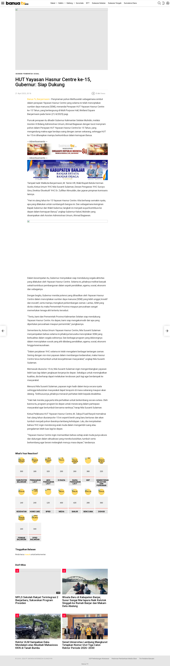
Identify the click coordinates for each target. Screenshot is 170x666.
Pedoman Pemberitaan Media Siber (124, 659)
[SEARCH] (159, 3)
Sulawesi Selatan (99, 3)
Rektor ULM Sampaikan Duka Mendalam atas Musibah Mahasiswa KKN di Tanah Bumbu (36, 645)
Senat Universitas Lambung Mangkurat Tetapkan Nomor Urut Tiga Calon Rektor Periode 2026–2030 (84, 645)
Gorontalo (80, 3)
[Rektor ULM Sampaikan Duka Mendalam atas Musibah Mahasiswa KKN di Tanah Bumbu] (38, 626)
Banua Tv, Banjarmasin (38, 99)
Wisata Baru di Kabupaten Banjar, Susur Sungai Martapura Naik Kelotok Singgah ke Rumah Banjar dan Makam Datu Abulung (84, 602)
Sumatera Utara (130, 3)
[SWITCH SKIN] (163, 3)
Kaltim (60, 3)
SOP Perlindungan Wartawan (99, 659)
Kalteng (70, 3)
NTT (87, 3)
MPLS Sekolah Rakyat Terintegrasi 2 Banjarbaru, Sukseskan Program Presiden (36, 600)
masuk (27, 554)
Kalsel (53, 3)
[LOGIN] (167, 3)
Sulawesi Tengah (114, 3)
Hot (17, 571)
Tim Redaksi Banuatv (146, 659)
